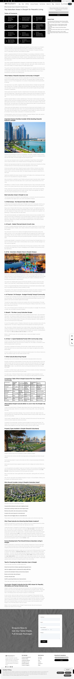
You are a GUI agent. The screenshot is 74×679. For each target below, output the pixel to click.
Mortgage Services (25, 661)
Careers (39, 661)
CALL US (67, 672)
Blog (53, 4)
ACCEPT (68, 669)
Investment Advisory (26, 660)
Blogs (39, 665)
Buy (20, 4)
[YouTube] (11, 1)
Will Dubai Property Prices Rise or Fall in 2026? (57, 31)
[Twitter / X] (7, 666)
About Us (48, 4)
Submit (43, 641)
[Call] (72, 343)
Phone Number (43, 627)
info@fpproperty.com (55, 1)
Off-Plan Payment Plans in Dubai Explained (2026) (57, 24)
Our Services (42, 4)
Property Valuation (25, 663)
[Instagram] (9, 666)
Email (42, 622)
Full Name (43, 617)
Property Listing (25, 658)
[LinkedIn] (8, 1)
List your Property (34, 4)
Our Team (40, 658)
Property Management (26, 657)
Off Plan (27, 4)
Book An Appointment (66, 1)
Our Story (40, 657)
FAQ (39, 660)
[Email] (72, 339)
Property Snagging (25, 665)
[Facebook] (3, 1)
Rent (23, 4)
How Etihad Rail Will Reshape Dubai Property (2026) (58, 21)
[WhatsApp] (72, 336)
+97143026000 (66, 4)
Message (42, 632)
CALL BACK (60, 672)
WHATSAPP (67, 675)
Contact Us (57, 4)
